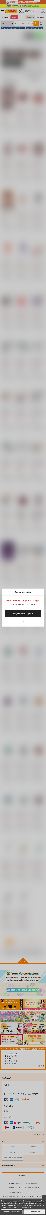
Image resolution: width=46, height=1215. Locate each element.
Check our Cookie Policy (11, 1211)
